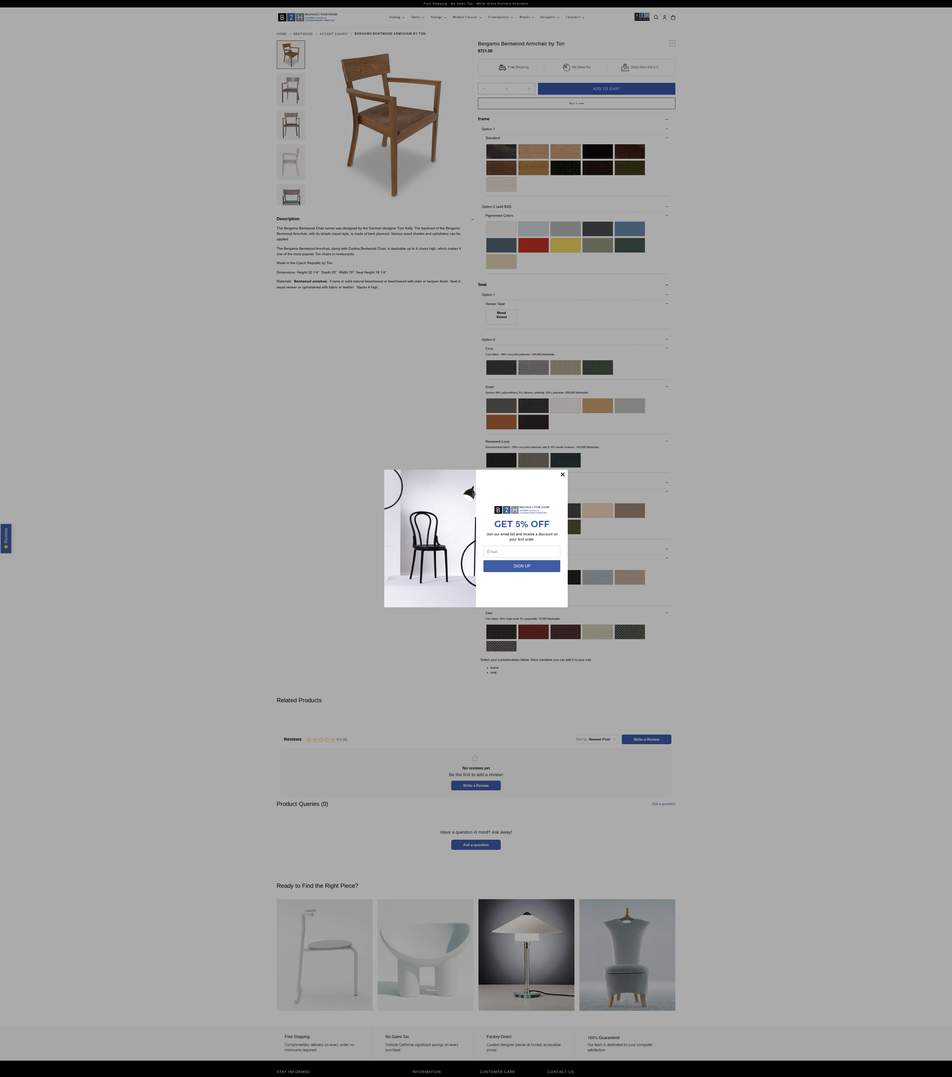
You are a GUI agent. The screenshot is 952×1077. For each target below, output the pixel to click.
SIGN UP (522, 566)
